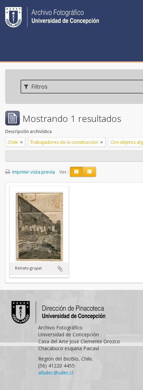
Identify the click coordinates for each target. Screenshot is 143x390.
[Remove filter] (21, 142)
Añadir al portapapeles (60, 268)
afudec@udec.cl (55, 372)
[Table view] (89, 172)
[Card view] (76, 172)
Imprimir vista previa (33, 172)
